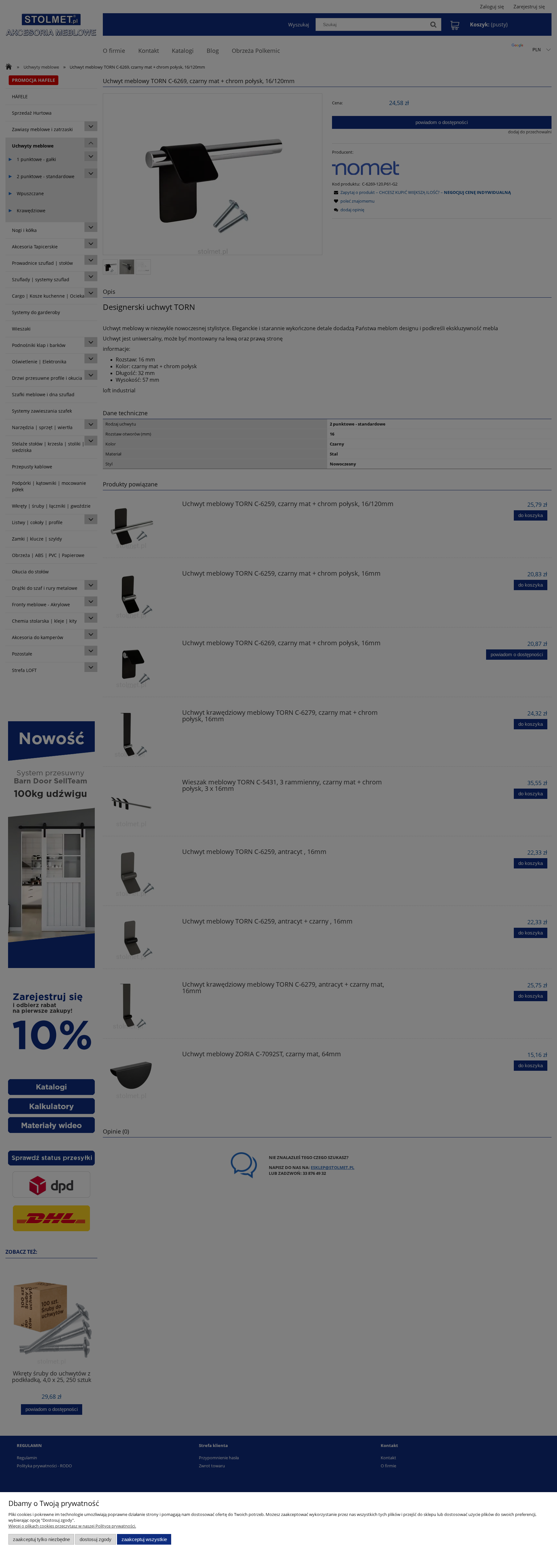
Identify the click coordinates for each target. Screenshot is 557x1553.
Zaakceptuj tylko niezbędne (41, 1539)
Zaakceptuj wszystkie (144, 1539)
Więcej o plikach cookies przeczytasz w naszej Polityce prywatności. (72, 1526)
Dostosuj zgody (96, 1539)
